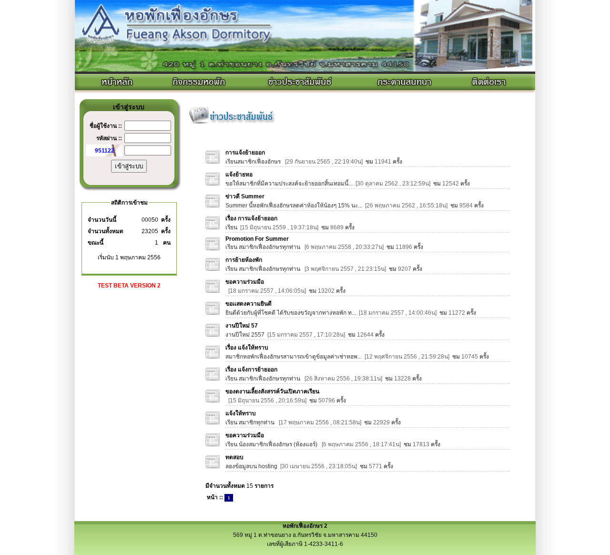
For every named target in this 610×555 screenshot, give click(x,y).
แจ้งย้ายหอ (239, 174)
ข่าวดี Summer (244, 196)
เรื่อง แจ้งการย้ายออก (251, 369)
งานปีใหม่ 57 (241, 325)
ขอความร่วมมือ (244, 281)
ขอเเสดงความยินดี (248, 303)
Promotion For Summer (257, 239)
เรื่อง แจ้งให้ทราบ (246, 347)
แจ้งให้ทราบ (240, 413)
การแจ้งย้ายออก (245, 152)
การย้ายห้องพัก (243, 260)
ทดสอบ (234, 457)
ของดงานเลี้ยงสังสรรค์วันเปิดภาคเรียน (272, 391)
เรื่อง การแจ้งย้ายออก (251, 218)
